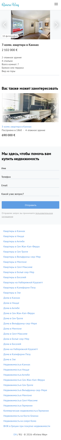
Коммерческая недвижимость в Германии (26, 410)
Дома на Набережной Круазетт (20, 349)
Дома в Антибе (11, 308)
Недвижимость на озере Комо (19, 420)
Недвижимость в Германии (18, 405)
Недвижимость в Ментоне (17, 395)
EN (15, 434)
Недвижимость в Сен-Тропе (18, 385)
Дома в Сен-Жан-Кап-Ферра (19, 313)
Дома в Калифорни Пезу (16, 354)
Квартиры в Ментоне (15, 261)
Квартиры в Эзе (12, 292)
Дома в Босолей (12, 343)
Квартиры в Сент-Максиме (17, 267)
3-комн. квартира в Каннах (16, 126)
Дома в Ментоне (12, 328)
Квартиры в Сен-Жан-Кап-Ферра (21, 246)
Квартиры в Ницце (13, 236)
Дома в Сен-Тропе (13, 318)
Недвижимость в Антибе (16, 374)
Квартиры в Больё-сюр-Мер (18, 272)
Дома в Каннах (11, 297)
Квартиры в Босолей (14, 277)
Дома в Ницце (11, 302)
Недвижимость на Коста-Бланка (20, 415)
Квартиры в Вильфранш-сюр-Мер (22, 256)
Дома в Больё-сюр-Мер (16, 338)
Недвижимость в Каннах (16, 364)
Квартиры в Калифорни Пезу (19, 287)
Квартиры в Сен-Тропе (15, 251)
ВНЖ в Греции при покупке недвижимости (26, 426)
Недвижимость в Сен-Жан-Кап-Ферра (24, 379)
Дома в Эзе (9, 359)
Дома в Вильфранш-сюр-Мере (20, 323)
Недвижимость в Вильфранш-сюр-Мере (25, 390)
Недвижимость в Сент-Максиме (20, 400)
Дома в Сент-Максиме (15, 333)
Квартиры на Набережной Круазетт (23, 282)
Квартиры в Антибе (14, 241)
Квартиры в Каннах (14, 231)
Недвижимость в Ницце (16, 369)
